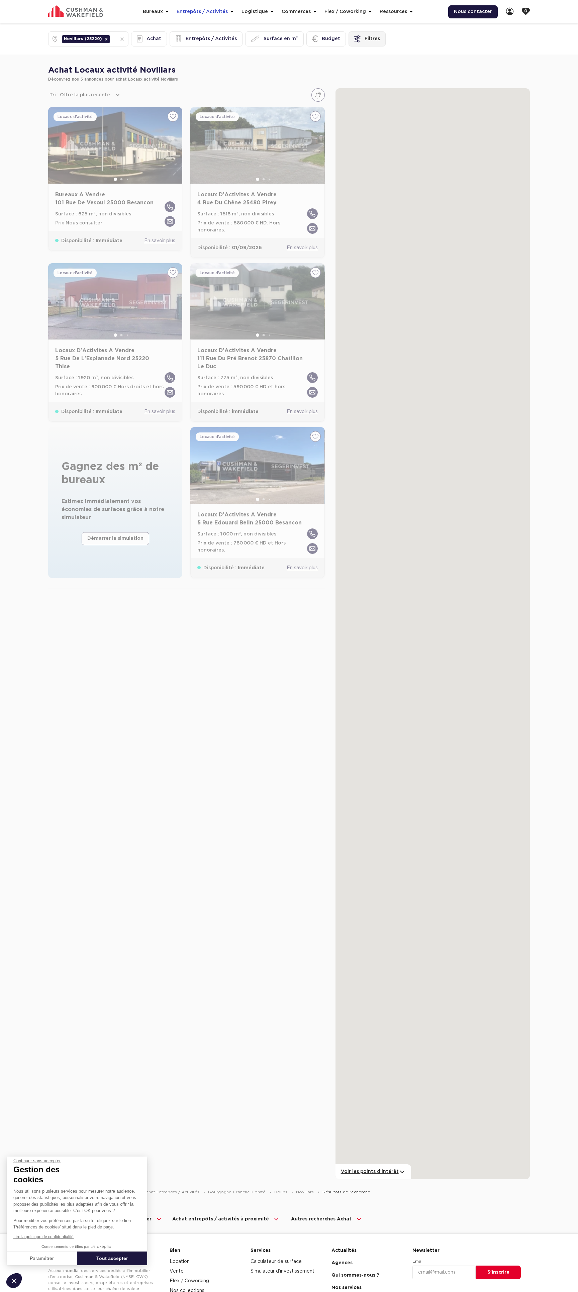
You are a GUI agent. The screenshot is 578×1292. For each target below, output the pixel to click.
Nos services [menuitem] (346, 1287)
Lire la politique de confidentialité (43, 1236)
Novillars (305, 1192)
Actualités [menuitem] (344, 1250)
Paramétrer (42, 1258)
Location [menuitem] (180, 1261)
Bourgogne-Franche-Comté (237, 1192)
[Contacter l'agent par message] (170, 221)
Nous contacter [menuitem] (473, 11)
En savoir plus (159, 240)
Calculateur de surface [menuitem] (276, 1261)
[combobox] (112, 38)
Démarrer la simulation (115, 538)
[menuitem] (510, 11)
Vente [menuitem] (177, 1271)
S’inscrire (498, 1272)
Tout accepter (112, 1258)
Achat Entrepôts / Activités (172, 1192)
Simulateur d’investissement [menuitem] (282, 1271)
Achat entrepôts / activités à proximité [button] (220, 1219)
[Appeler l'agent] (170, 206)
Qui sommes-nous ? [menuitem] (355, 1275)
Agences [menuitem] (342, 1263)
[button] (106, 39)
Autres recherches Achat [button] (321, 1219)
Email (417, 1261)
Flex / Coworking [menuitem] (189, 1281)
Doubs (281, 1192)
